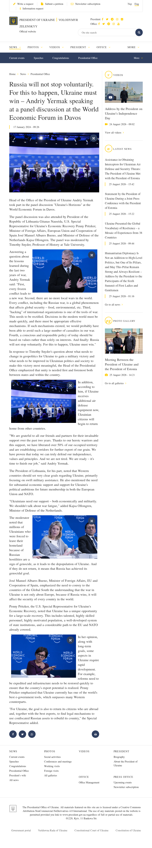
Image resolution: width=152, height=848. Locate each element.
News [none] (13, 47)
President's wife (17, 775)
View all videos (113, 132)
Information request (33, 8)
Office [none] (102, 47)
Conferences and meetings (58, 761)
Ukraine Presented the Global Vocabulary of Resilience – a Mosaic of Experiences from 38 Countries (123, 230)
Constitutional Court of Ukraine (91, 830)
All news (14, 780)
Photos (49, 751)
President (122, 751)
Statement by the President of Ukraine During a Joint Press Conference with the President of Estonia (123, 201)
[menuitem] (16, 47)
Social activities (52, 757)
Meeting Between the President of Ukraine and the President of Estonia (121, 364)
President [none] (78, 47)
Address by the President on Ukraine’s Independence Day (123, 113)
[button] (108, 19)
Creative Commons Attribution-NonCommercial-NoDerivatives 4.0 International (82, 809)
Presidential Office (88, 58)
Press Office (123, 777)
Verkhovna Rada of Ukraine (52, 830)
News (23, 74)
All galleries (50, 775)
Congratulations (60, 58)
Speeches (38, 58)
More (132, 47)
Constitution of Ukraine (128, 830)
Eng (137, 4)
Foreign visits (51, 770)
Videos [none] (55, 47)
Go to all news (113, 304)
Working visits (52, 766)
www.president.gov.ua (74, 814)
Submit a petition (54, 4)
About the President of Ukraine (126, 763)
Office (84, 777)
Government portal (21, 830)
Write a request (25, 4)
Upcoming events (123, 782)
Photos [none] (34, 47)
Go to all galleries (114, 383)
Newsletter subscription (87, 4)
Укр (130, 4)
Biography (119, 757)
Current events (16, 58)
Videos (84, 751)
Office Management (89, 782)
